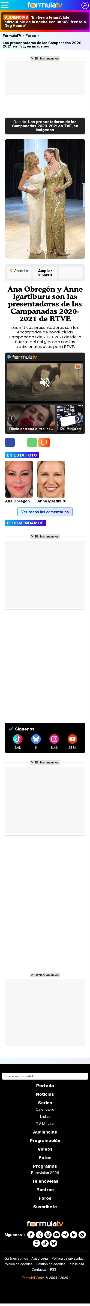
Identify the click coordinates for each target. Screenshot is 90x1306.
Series (45, 1102)
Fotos (31, 35)
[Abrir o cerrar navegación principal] (5, 5)
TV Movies (45, 1123)
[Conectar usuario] (85, 5)
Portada (45, 1085)
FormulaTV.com (33, 1277)
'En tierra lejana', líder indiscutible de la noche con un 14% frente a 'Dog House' (44, 21)
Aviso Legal (39, 1258)
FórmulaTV (12, 35)
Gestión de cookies (51, 1264)
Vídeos (45, 1149)
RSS (53, 1269)
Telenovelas (45, 1181)
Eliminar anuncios (46, 58)
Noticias (45, 1094)
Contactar (39, 1269)
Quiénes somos (16, 1258)
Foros (45, 1198)
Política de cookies (18, 1264)
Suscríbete (45, 1206)
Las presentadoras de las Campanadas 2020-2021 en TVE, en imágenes (43, 44)
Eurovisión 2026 (45, 1172)
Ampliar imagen (45, 272)
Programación (45, 1140)
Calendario (45, 1109)
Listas (45, 1116)
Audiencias (45, 1132)
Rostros (45, 1189)
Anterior (21, 270)
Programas (45, 1166)
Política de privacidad (68, 1258)
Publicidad (76, 1264)
